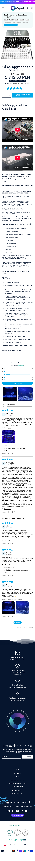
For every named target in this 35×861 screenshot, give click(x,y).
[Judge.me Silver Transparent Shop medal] (17, 832)
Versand (7, 83)
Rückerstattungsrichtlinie (17, 783)
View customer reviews (11, 25)
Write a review (17, 383)
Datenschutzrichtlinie (17, 780)
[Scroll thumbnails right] (31, 394)
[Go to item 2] (25, 394)
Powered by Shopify (14, 849)
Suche (17, 769)
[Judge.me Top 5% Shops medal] (25, 832)
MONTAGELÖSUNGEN (14, 350)
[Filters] (3, 404)
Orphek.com (17, 773)
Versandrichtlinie (17, 787)
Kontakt (17, 776)
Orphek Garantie (17, 790)
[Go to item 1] (10, 394)
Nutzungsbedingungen (17, 793)
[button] (3, 8)
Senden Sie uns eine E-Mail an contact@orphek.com (18, 806)
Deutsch (25, 845)
